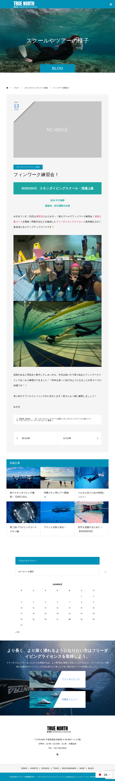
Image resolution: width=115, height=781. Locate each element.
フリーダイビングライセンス (70, 221)
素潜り (50, 420)
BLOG (91, 768)
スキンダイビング (26, 420)
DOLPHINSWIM (69, 768)
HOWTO (34, 768)
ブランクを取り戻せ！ (55, 527)
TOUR (56, 768)
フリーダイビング (40, 420)
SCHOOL (45, 768)
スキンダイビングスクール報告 (28, 167)
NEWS (24, 768)
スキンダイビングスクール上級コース (76, 419)
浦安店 (39, 216)
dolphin (28, 419)
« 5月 (17, 632)
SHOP (82, 768)
